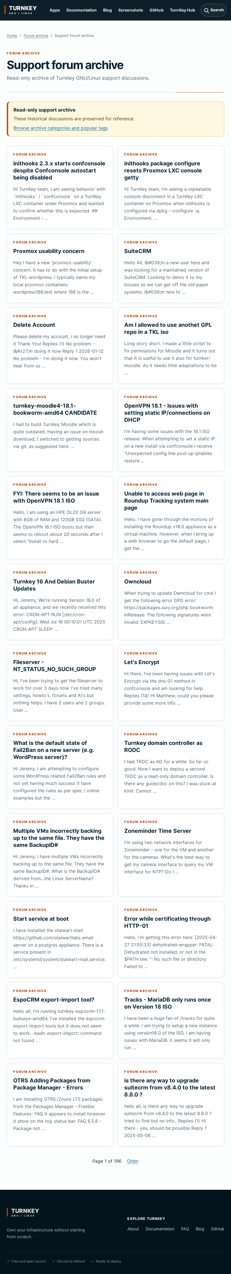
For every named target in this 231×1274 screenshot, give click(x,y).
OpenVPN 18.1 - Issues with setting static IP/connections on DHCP (167, 412)
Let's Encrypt (141, 662)
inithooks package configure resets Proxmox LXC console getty (163, 170)
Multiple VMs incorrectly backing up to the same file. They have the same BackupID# (59, 837)
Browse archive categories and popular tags (61, 128)
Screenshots (130, 10)
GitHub (157, 10)
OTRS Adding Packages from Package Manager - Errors (51, 1084)
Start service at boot (41, 918)
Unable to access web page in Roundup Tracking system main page (166, 500)
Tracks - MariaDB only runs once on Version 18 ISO (167, 1003)
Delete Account (34, 324)
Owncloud (137, 581)
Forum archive (36, 35)
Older (133, 1161)
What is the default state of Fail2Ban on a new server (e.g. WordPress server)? (53, 750)
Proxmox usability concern (49, 251)
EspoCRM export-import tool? (53, 999)
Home (12, 35)
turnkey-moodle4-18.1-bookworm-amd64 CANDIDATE (55, 409)
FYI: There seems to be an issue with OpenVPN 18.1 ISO (56, 497)
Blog (107, 10)
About (133, 1228)
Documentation (81, 10)
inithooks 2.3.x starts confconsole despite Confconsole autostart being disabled (59, 170)
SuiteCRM (137, 251)
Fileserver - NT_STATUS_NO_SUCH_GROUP (54, 665)
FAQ (185, 1228)
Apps (55, 10)
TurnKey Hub (183, 10)
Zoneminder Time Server (157, 830)
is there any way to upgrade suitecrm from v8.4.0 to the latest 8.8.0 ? (170, 1087)
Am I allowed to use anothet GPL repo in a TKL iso (168, 328)
